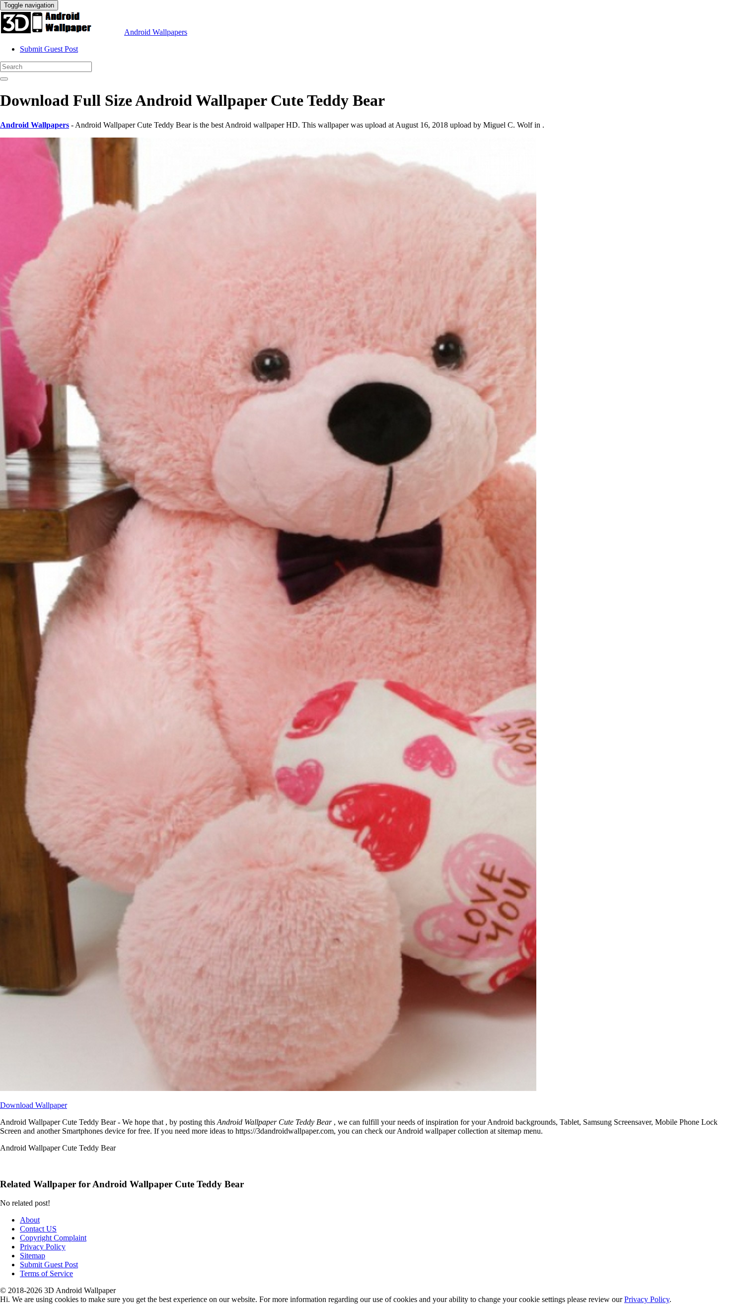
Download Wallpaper (33, 1105)
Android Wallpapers (155, 32)
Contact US (38, 1229)
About (30, 1220)
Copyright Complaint (53, 1237)
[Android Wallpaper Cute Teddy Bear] (268, 1088)
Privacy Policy (43, 1246)
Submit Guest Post (49, 49)
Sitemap (32, 1255)
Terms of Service (46, 1273)
